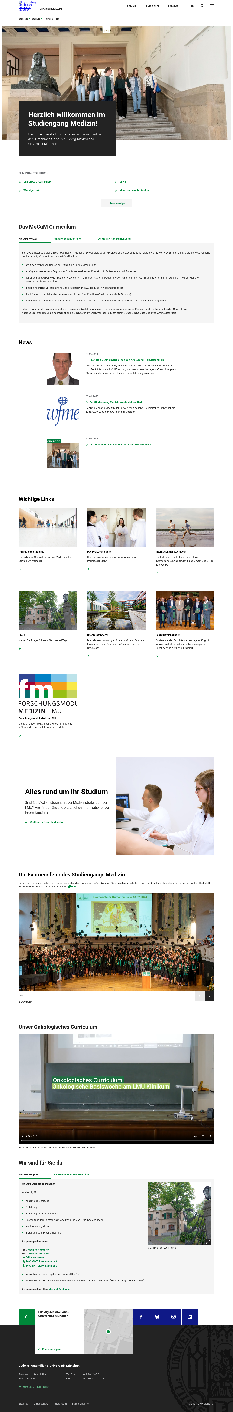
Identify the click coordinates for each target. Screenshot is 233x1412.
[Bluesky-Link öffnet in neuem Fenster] (157, 1317)
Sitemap (23, 1403)
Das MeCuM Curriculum (37, 181)
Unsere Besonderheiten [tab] (68, 238)
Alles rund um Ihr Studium (134, 190)
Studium (36, 19)
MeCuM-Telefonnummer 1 (41, 1261)
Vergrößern (208, 1242)
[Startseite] (27, 1317)
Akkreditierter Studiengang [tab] (114, 238)
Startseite (23, 19)
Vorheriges (200, 996)
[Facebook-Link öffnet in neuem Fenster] (141, 1317)
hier (73, 886)
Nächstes (209, 996)
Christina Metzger (38, 1253)
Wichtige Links (32, 190)
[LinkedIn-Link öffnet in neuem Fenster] (190, 1317)
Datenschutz (41, 1403)
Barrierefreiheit (80, 1403)
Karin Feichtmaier (38, 1249)
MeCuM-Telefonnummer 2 (41, 1265)
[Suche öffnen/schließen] (202, 5)
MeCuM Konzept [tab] (28, 238)
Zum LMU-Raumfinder (35, 1386)
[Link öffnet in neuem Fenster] (116, 806)
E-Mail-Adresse (35, 1257)
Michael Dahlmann (59, 1289)
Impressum (60, 1403)
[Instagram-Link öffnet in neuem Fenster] (173, 1317)
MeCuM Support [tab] (28, 1174)
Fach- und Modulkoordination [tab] (71, 1174)
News (122, 181)
